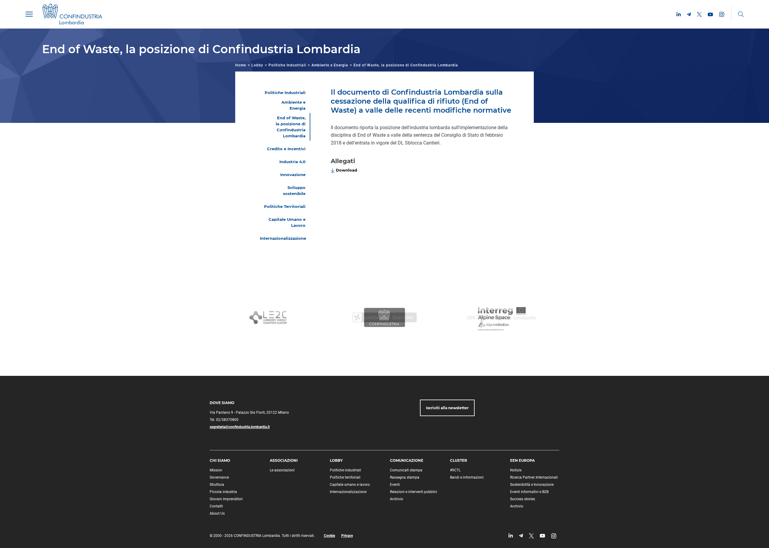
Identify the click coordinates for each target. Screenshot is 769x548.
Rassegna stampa (404, 477)
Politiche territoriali (345, 477)
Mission (216, 470)
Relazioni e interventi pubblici (413, 492)
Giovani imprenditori (226, 499)
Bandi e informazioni (467, 477)
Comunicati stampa (406, 470)
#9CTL (455, 470)
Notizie (515, 470)
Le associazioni (282, 470)
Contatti (216, 506)
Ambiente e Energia (330, 65)
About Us (217, 513)
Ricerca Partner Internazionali (534, 477)
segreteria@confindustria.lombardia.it (240, 427)
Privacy (347, 536)
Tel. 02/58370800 (224, 420)
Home (240, 65)
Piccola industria (223, 492)
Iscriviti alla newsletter (447, 408)
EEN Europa (522, 460)
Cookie (329, 536)
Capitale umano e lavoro (350, 485)
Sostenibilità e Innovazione (532, 485)
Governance (219, 477)
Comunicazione (406, 460)
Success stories (522, 499)
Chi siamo (220, 460)
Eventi (395, 485)
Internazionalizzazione (348, 492)
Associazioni (284, 460)
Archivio (396, 499)
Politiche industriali (345, 470)
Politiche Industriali (287, 65)
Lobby (257, 65)
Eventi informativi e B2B (529, 492)
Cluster (458, 460)
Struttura (217, 485)
